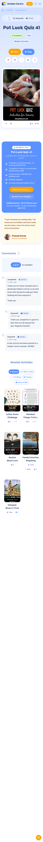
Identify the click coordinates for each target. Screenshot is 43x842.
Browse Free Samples (21, 196)
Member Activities (21, 41)
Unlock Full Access (20, 189)
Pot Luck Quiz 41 (21, 10)
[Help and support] (38, 837)
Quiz (29, 35)
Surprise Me (22, 382)
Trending (16, 377)
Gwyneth (14, 313)
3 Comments (17, 35)
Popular (29, 377)
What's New (28, 372)
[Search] (36, 4)
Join (29, 4)
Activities (9, 10)
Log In (16, 265)
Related (15, 372)
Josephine (11, 279)
